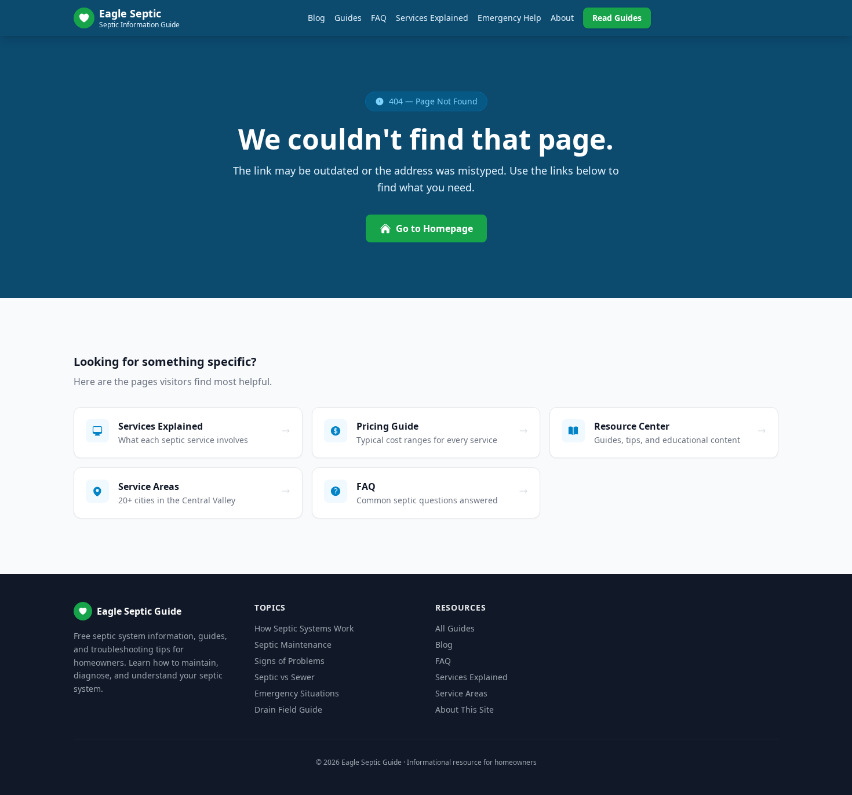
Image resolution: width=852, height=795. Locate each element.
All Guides (455, 628)
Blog (316, 17)
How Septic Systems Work (304, 628)
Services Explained (432, 17)
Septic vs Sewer (284, 677)
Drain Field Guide (288, 709)
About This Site (464, 709)
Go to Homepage (434, 228)
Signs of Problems (289, 660)
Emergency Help (509, 17)
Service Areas (461, 693)
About (562, 17)
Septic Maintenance (293, 644)
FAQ (379, 17)
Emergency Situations (296, 693)
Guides (348, 17)
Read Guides (617, 17)
